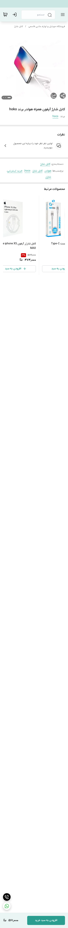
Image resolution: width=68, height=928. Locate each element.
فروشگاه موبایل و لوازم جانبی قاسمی (46, 26)
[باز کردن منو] (62, 15)
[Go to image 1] (9, 97)
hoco (55, 116)
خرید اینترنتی (14, 171)
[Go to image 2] (5, 97)
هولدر (48, 171)
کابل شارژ (18, 26)
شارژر (48, 177)
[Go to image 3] (3, 97)
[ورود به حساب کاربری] (15, 15)
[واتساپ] (7, 906)
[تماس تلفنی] (7, 897)
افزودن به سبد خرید (46, 920)
